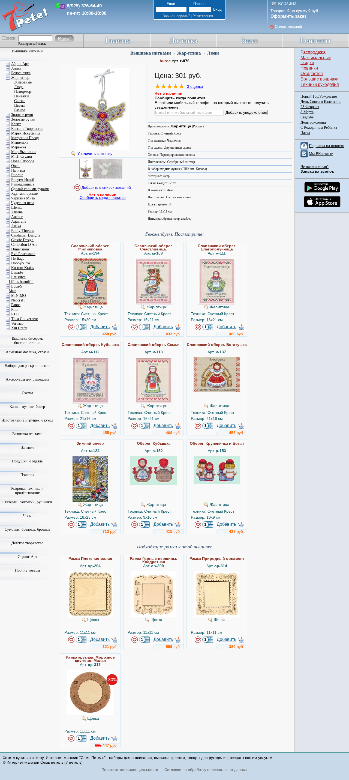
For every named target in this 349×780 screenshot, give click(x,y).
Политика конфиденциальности (129, 769)
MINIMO (18, 296)
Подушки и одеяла (27, 461)
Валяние (27, 448)
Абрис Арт (20, 64)
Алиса (16, 68)
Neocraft (18, 300)
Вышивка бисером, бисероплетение (27, 340)
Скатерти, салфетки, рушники (27, 502)
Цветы (19, 105)
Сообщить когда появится (103, 197)
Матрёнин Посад (25, 138)
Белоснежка (21, 73)
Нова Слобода (22, 161)
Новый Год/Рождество (318, 96)
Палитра (18, 170)
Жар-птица (189, 53)
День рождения (313, 122)
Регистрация (202, 16)
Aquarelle (18, 221)
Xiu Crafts (19, 328)
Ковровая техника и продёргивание (27, 490)
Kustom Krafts (22, 268)
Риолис (17, 175)
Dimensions (20, 249)
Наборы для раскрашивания (27, 366)
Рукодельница (22, 184)
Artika (16, 226)
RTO (15, 314)
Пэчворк (27, 475)
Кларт (16, 124)
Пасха (305, 133)
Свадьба (307, 117)
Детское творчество (27, 543)
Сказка (19, 101)
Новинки (309, 68)
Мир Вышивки (23, 152)
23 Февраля (309, 107)
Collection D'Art (24, 245)
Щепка (16, 207)
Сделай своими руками (30, 189)
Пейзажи (21, 96)
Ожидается (311, 73)
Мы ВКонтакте (321, 154)
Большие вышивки (319, 79)
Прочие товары (27, 570)
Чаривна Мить (23, 198)
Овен (15, 166)
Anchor (17, 217)
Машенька (19, 143)
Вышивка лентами (27, 434)
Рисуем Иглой (22, 180)
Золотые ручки (23, 119)
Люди (213, 53)
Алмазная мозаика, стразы (27, 352)
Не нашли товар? (314, 167)
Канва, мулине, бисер (27, 407)
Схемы (27, 393)
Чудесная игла (22, 203)
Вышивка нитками (150, 53)
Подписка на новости (326, 146)
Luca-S (16, 286)
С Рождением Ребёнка (318, 127)
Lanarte (17, 272)
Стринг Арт (27, 557)
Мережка (18, 147)
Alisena (17, 212)
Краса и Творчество (27, 129)
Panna (15, 305)
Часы (27, 516)
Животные (23, 82)
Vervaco (17, 323)
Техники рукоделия (319, 84)
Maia (12, 291)
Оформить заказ (288, 16)
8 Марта (307, 112)
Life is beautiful (21, 282)
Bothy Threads (22, 231)
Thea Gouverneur (24, 319)
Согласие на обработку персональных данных (206, 769)
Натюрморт (23, 91)
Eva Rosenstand (23, 254)
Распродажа (313, 52)
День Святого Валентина (320, 102)
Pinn (14, 309)
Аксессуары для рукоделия (27, 379)
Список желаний (288, 27)
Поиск (9, 38)
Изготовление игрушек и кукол (27, 420)
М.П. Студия (21, 156)
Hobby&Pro (20, 263)
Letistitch (18, 277)
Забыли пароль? (176, 16)
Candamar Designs (25, 235)
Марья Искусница (25, 133)
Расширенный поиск (32, 44)
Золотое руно (22, 115)
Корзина (287, 3)
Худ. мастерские (24, 194)
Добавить (100, 326)
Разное (19, 110)
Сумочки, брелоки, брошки (27, 529)
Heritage (17, 258)
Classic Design (22, 240)
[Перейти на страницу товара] (90, 260)
